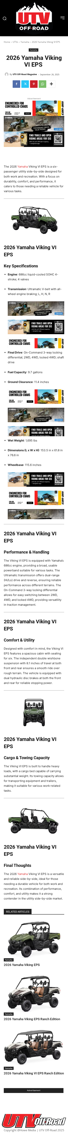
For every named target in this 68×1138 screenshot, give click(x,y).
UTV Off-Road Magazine (25, 74)
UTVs (15, 42)
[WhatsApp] (42, 84)
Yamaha (25, 42)
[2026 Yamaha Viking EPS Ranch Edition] (34, 995)
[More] (51, 84)
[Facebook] (16, 84)
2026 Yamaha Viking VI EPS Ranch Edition (34, 1073)
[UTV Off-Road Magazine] (7, 74)
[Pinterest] (34, 84)
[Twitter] (25, 84)
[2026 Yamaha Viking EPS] (34, 940)
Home (7, 42)
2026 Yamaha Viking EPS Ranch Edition (32, 1019)
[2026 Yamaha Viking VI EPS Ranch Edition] (34, 1049)
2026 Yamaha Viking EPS (22, 965)
